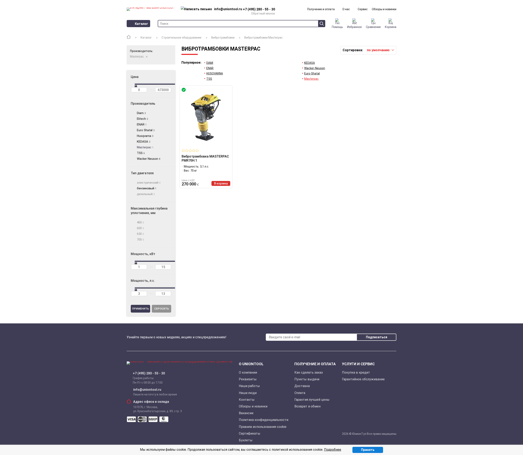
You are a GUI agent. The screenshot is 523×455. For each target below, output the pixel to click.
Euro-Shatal (312, 73)
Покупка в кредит (356, 372)
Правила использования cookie (262, 427)
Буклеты (246, 440)
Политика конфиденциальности (263, 420)
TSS (209, 78)
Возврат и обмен (307, 406)
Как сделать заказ (308, 372)
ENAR (209, 68)
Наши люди (248, 393)
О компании (248, 372)
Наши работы (249, 386)
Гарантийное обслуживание (363, 379)
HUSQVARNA (214, 73)
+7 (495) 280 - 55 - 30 (149, 373)
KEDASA (309, 62)
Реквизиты (248, 379)
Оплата (299, 393)
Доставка (302, 386)
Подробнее (332, 450)
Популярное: (191, 62)
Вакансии (246, 413)
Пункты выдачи (306, 379)
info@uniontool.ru (147, 389)
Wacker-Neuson (314, 68)
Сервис (363, 9)
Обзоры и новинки (384, 9)
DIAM (209, 62)
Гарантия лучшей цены (312, 400)
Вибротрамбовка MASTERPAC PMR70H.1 (205, 158)
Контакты (247, 400)
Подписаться (376, 337)
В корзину (221, 183)
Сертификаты (249, 433)
